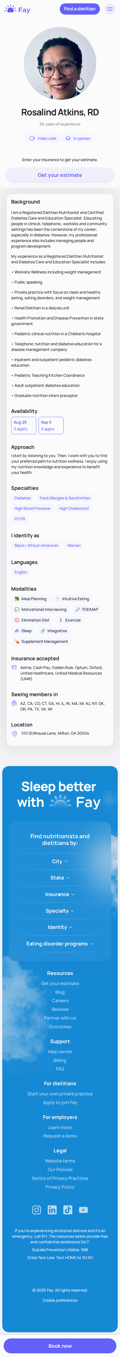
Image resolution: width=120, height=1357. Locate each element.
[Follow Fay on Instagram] (36, 1209)
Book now (60, 1345)
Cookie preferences (60, 1300)
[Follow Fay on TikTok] (67, 1209)
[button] (110, 9)
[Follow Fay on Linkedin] (52, 1209)
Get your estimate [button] (60, 175)
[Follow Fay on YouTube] (83, 1209)
